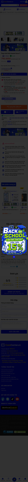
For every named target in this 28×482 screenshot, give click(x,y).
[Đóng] (14, 257)
